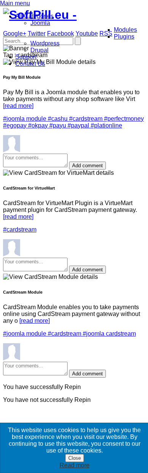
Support (25, 57)
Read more (75, 465)
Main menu (15, 3)
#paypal (79, 125)
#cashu (58, 118)
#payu (58, 125)
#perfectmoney (124, 118)
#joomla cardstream (109, 333)
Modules (125, 29)
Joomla (40, 23)
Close (74, 458)
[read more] (18, 106)
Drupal (39, 50)
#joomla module (25, 118)
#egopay (15, 125)
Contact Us (30, 64)
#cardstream (86, 118)
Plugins (124, 36)
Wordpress (45, 43)
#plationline (106, 125)
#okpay (38, 125)
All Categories (34, 16)
